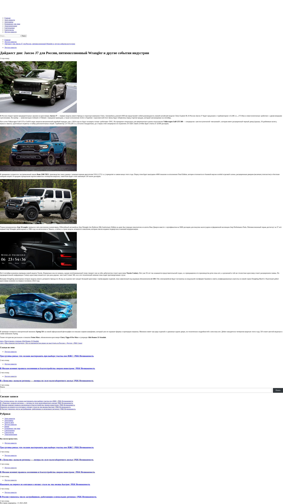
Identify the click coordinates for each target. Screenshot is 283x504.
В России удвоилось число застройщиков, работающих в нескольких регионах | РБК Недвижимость (38, 409)
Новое (6, 426)
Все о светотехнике (17, 6)
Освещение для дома (12, 24)
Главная (7, 18)
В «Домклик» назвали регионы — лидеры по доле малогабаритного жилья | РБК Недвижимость (47, 380)
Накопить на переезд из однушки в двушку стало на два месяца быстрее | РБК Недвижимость (35, 407)
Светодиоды (9, 30)
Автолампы (8, 22)
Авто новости (9, 20)
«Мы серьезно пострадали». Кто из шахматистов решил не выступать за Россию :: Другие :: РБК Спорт (41, 343)
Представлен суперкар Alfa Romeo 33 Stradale (19, 341)
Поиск (2, 387)
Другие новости (10, 32)
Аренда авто (9, 422)
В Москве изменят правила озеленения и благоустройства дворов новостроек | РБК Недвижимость (47, 368)
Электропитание (10, 26)
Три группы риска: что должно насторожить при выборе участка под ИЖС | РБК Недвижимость (47, 356)
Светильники (9, 28)
